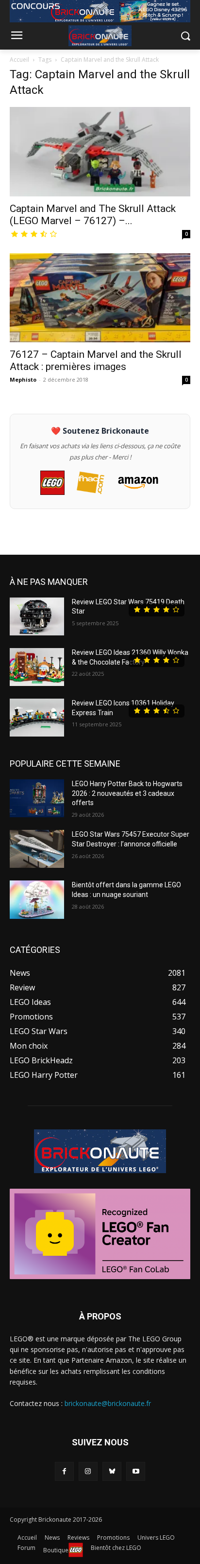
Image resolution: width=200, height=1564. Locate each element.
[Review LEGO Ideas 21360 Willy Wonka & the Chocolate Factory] (37, 667)
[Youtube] (135, 1471)
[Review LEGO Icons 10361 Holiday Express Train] (37, 718)
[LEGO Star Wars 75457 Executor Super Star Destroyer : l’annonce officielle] (37, 849)
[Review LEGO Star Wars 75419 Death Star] (37, 616)
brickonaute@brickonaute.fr (108, 1403)
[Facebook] (64, 1471)
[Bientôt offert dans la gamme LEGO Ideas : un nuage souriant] (37, 899)
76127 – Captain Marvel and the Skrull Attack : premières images (96, 360)
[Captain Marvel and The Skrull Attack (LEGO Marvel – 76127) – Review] (100, 151)
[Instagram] (88, 1471)
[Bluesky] (111, 1471)
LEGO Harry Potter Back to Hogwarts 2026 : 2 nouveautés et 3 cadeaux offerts (127, 793)
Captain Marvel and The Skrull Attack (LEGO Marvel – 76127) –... (93, 215)
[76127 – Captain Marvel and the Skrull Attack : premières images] (100, 298)
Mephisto (23, 379)
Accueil (19, 59)
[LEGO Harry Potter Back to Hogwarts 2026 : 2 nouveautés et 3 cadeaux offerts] (37, 798)
